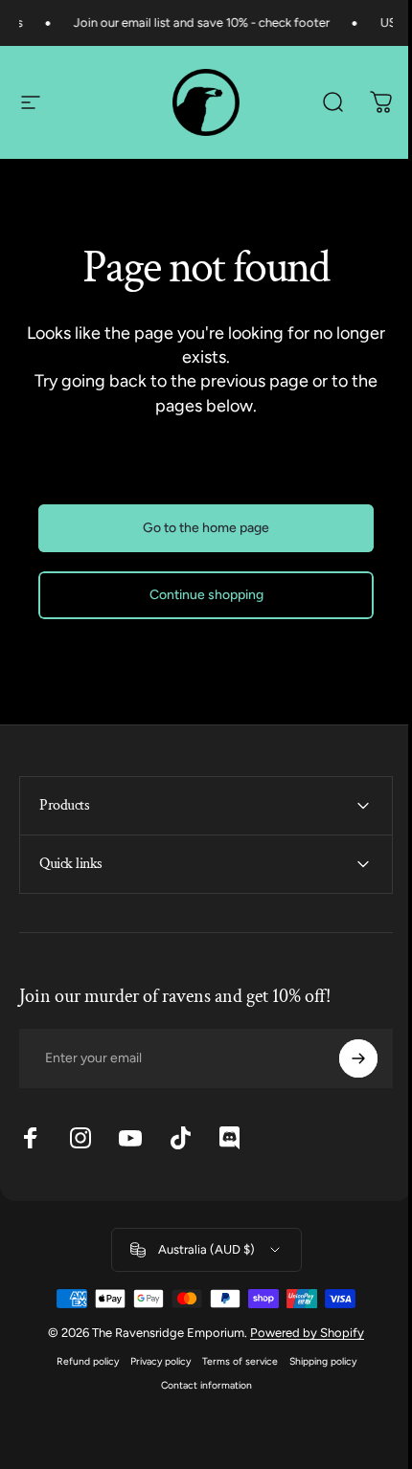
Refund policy (80, 1361)
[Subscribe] (344, 1058)
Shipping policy (315, 1361)
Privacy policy (153, 1361)
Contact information (198, 1385)
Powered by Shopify (300, 1332)
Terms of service (232, 1361)
